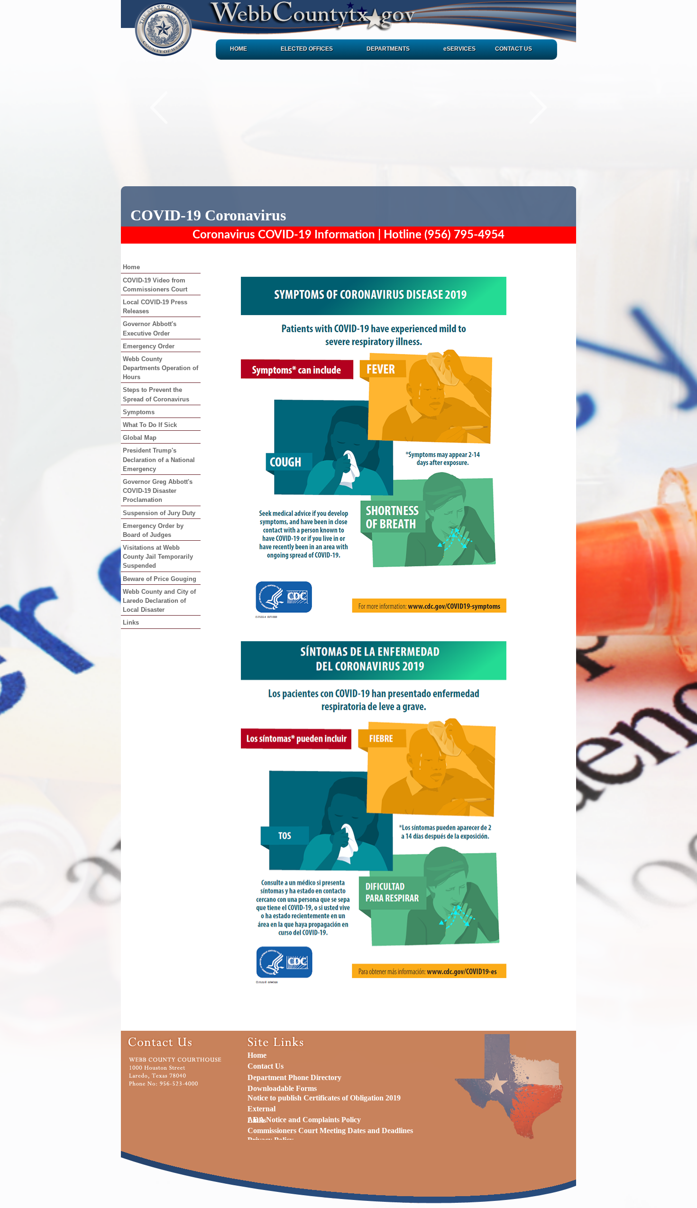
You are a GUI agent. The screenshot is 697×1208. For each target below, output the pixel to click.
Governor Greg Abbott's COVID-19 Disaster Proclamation (158, 490)
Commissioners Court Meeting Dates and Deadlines (330, 1130)
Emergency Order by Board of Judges (153, 530)
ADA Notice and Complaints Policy (304, 1120)
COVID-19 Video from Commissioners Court (155, 285)
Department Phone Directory (294, 1077)
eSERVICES (459, 48)
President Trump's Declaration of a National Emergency (159, 459)
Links (131, 622)
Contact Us (266, 1066)
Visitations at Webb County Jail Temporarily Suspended (158, 556)
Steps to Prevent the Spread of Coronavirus (156, 394)
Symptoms (139, 412)
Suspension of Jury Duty (159, 513)
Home (131, 267)
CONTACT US (513, 48)
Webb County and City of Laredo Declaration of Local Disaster (159, 600)
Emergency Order (148, 346)
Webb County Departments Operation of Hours (160, 368)
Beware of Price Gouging (159, 578)
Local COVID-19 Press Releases (155, 307)
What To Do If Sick (150, 424)
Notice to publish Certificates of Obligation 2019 (324, 1098)
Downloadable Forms (282, 1088)
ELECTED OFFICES (307, 48)
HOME (238, 48)
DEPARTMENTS (388, 48)
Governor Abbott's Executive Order (149, 328)
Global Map (139, 437)
